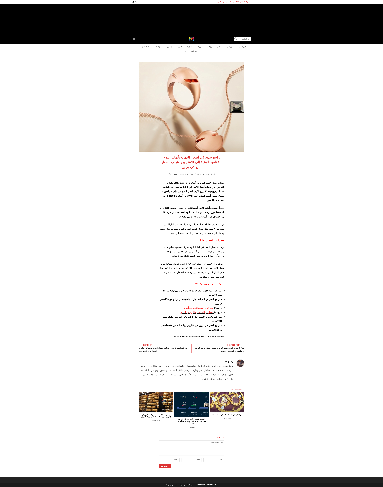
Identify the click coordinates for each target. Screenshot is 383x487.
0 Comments (174, 174)
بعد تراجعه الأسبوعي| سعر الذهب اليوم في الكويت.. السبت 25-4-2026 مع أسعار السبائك (156, 416)
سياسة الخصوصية (230, 2)
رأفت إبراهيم (208, 174)
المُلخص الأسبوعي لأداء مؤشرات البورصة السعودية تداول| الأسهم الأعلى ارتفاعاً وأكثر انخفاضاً (191, 421)
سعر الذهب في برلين (179, 336)
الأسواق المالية (184, 174)
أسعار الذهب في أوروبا (217, 336)
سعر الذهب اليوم (207, 336)
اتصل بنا (219, 2)
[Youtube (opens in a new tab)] (134, 39)
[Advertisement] (191, 22)
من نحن (223, 2)
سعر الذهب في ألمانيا (189, 336)
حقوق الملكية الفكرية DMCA (243, 2)
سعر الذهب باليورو (198, 336)
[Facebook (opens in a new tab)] (136, 2)
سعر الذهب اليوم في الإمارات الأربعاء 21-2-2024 (227, 415)
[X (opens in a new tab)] (133, 2)
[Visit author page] (240, 363)
